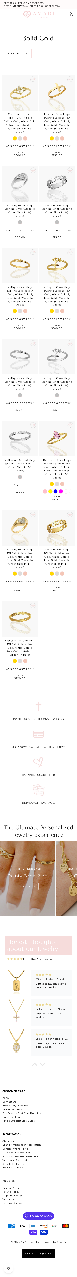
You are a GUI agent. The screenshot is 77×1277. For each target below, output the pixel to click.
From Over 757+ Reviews (38, 958)
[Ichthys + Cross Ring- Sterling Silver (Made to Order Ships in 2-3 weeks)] (57, 356)
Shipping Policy (12, 1195)
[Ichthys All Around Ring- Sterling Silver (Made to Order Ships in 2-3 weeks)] (20, 438)
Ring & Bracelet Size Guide (18, 1120)
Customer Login (12, 1116)
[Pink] (45, 491)
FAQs (5, 1098)
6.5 (21, 146)
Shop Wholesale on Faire (17, 1152)
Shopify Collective (13, 1163)
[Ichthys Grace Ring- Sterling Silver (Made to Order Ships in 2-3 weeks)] (20, 356)
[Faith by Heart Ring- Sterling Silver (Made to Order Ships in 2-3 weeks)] (20, 184)
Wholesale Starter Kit (15, 1160)
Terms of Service (12, 1202)
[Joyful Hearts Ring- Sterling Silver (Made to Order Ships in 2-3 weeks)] (57, 184)
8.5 (34, 146)
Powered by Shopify (54, 1241)
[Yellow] (50, 491)
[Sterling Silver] (20, 222)
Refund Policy (10, 1191)
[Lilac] (71, 491)
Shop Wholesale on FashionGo (20, 1156)
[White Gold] (20, 138)
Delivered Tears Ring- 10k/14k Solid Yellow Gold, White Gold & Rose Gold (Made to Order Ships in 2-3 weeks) (57, 469)
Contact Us (9, 1101)
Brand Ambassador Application (21, 1144)
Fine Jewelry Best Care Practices (21, 1113)
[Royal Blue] (55, 491)
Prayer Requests (12, 1109)
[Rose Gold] (25, 138)
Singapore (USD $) (38, 1253)
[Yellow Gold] (15, 138)
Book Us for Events (13, 1167)
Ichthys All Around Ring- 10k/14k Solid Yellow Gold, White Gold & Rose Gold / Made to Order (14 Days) (20, 647)
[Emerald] (66, 491)
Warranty (8, 1199)
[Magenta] (61, 491)
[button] (34, 1065)
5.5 (14, 146)
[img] (15, 959)
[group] (27, 878)
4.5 (8, 146)
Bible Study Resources (15, 1105)
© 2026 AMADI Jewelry (25, 1241)
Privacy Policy (10, 1187)
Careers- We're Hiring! (15, 1148)
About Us (8, 1140)
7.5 (27, 146)
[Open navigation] (6, 14)
